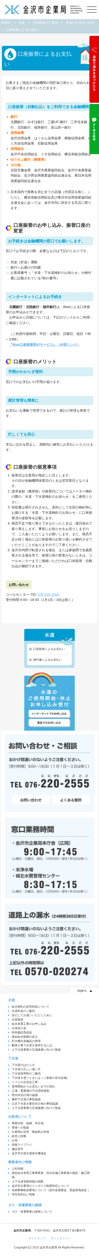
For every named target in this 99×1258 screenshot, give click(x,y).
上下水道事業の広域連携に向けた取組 (36, 1049)
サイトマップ (37, 1238)
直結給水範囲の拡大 (25, 1036)
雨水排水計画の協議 (25, 1095)
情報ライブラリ (22, 1144)
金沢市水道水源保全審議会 (29, 1153)
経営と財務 (19, 1136)
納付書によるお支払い (47, 659)
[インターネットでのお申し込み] (49, 714)
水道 (22, 22)
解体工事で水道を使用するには (32, 1045)
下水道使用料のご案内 (26, 1073)
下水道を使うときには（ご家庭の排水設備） (40, 1078)
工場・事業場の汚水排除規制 (30, 1090)
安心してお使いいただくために (32, 1015)
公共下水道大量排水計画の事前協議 (35, 1103)
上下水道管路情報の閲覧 (27, 1181)
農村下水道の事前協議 (26, 1099)
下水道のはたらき (23, 1065)
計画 (15, 1140)
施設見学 (17, 1149)
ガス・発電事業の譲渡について (32, 1211)
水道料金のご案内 (45, 22)
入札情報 (17, 1168)
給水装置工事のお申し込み (29, 1024)
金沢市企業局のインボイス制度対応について (40, 1186)
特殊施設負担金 (22, 1032)
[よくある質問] (70, 800)
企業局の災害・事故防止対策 (30, 1132)
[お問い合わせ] (30, 800)
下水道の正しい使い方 (26, 1069)
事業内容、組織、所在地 (27, 1123)
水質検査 (17, 1019)
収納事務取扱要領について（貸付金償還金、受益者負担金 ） (51, 1190)
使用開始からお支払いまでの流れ (33, 1086)
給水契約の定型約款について (30, 1006)
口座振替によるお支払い (49, 649)
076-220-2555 (48, 594)
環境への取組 (20, 1127)
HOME (5, 22)
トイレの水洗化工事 (25, 1082)
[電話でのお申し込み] (49, 723)
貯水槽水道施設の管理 (26, 1041)
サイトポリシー (60, 1238)
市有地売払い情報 (23, 1194)
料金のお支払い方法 (80, 22)
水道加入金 (19, 1028)
